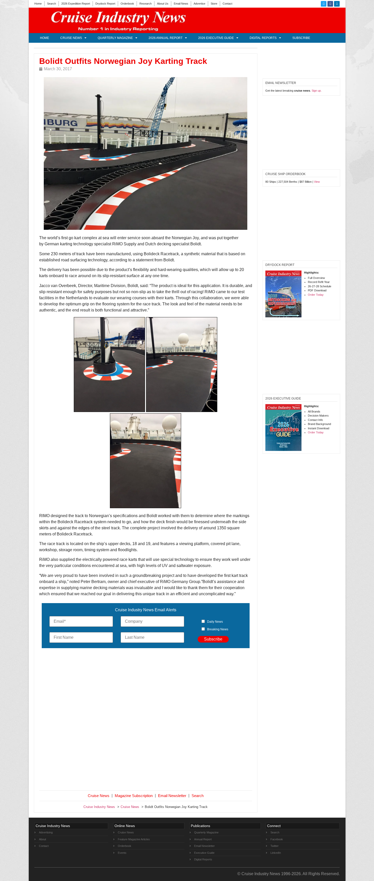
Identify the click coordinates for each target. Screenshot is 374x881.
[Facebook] (330, 4)
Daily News (215, 621)
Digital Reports (263, 38)
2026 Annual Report (165, 38)
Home (38, 3)
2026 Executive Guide (216, 38)
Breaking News (217, 629)
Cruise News (71, 38)
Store (214, 3)
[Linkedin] (337, 4)
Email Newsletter (172, 795)
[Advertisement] (146, 720)
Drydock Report (105, 3)
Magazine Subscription (134, 795)
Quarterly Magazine (115, 38)
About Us (162, 3)
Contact (227, 3)
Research (145, 3)
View (317, 181)
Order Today (316, 294)
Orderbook (127, 3)
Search (51, 3)
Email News (181, 3)
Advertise (199, 3)
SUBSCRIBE (301, 38)
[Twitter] (323, 4)
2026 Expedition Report (75, 3)
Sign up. (317, 90)
